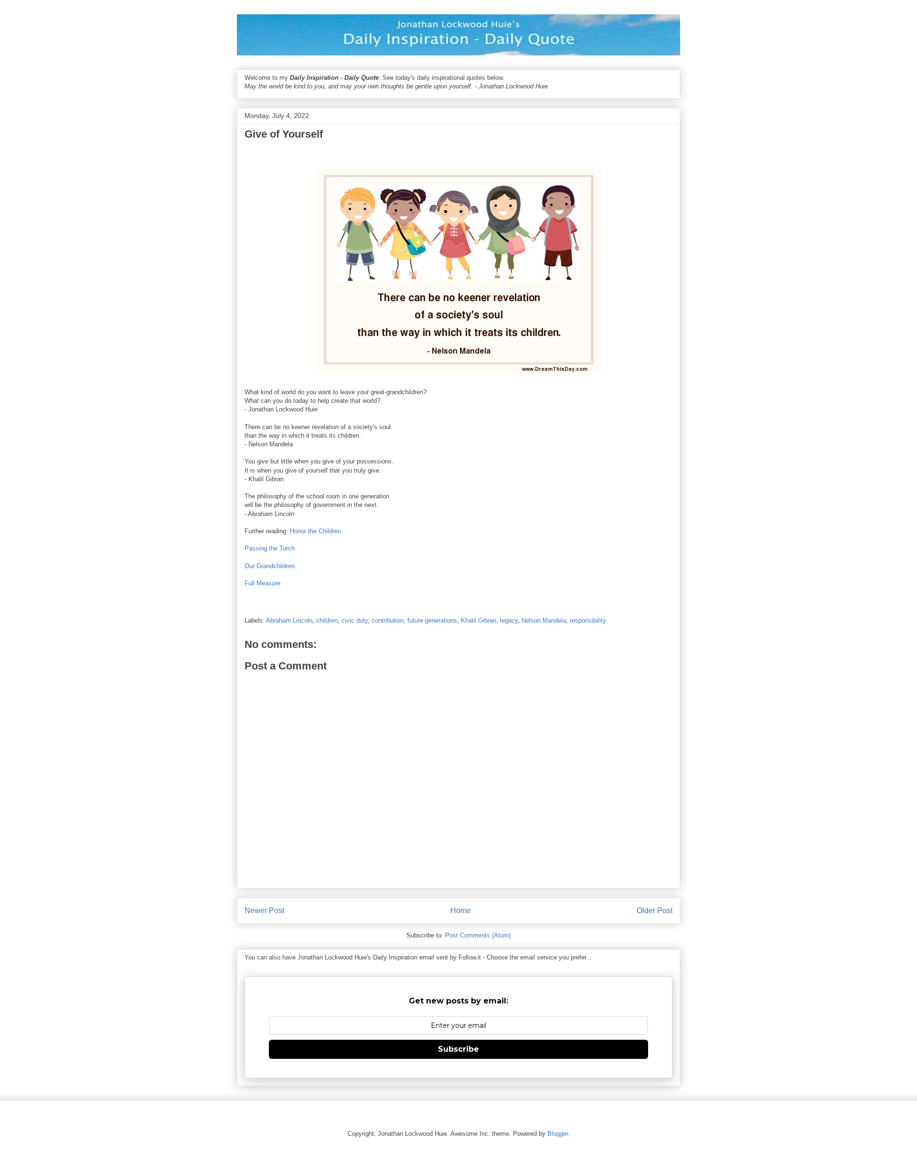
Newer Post (264, 910)
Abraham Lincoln (289, 620)
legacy (509, 620)
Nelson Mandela (544, 620)
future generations (432, 620)
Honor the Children (315, 531)
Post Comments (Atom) (478, 935)
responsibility (588, 620)
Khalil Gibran (478, 620)
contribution (388, 620)
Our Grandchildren (270, 566)
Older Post (654, 910)
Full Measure (262, 583)
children (327, 620)
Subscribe (458, 1049)
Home (460, 910)
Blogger (557, 1133)
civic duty (354, 620)
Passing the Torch (270, 548)
